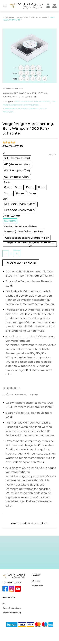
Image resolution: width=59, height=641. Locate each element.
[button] (4, 6)
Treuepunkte (37, 586)
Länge (6, 182)
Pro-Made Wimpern (26, 93)
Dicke (6, 216)
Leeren (53, 155)
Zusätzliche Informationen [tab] (20, 394)
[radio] (17, 158)
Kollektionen (39, 17)
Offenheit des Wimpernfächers (20, 226)
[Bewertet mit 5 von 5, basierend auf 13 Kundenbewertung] (29, 142)
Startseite (8, 17)
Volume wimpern (13, 96)
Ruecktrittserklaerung (11, 613)
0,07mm (43, 93)
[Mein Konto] (48, 6)
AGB (4, 603)
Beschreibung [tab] (11, 388)
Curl (5, 199)
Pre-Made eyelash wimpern (32, 101)
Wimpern (22, 17)
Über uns (36, 581)
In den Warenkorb (21, 262)
